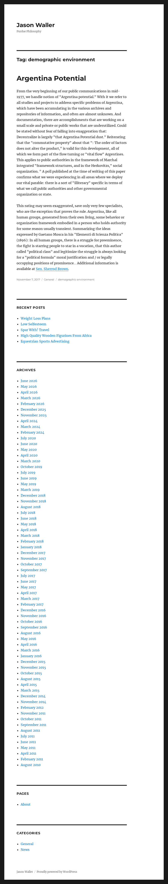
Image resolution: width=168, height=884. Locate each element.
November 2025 (34, 415)
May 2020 (29, 450)
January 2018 (31, 547)
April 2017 (29, 593)
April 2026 (29, 392)
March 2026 (30, 398)
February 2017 (32, 604)
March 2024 (30, 427)
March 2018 (30, 536)
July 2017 (28, 576)
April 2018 (29, 530)
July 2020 (28, 438)
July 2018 (28, 513)
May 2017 (28, 587)
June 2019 (29, 478)
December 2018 (33, 495)
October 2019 (31, 467)
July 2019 (28, 472)
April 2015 (29, 685)
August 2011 (30, 730)
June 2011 (28, 742)
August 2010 (31, 765)
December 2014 (33, 696)
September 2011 (33, 725)
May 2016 (28, 639)
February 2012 (32, 707)
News (25, 850)
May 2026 (29, 386)
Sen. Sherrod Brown (52, 269)
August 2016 (31, 633)
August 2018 (31, 507)
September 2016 (34, 627)
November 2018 (33, 501)
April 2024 (29, 421)
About (26, 804)
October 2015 (31, 673)
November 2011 (33, 713)
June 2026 (29, 381)
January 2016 (31, 656)
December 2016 (33, 610)
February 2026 (32, 404)
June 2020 (29, 444)
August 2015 (31, 679)
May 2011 (28, 748)
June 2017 (28, 581)
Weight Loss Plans (35, 318)
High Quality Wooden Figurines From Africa (56, 335)
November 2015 (33, 667)
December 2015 (33, 662)
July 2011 (28, 736)
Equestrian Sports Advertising (45, 341)
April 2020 (29, 455)
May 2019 (28, 484)
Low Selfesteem (33, 324)
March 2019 (30, 490)
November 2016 (33, 616)
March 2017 (30, 599)
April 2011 (28, 753)
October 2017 (31, 564)
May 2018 (28, 524)
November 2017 (33, 558)
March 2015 (30, 690)
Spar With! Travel (35, 330)
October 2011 (31, 719)
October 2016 (31, 621)
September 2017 (34, 570)
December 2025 (33, 409)
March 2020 (30, 461)
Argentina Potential (51, 78)
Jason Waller (36, 24)
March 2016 (30, 650)
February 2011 (32, 759)
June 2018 (28, 518)
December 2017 (33, 553)
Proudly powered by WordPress (57, 872)
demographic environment (76, 279)
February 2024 (32, 432)
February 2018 (32, 541)
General (49, 279)
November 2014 (33, 702)
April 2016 (29, 644)
